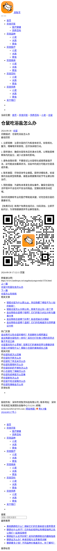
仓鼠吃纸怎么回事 (12, 354)
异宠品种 (11, 34)
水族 (14, 40)
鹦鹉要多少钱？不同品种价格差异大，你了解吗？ (31, 543)
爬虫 (14, 44)
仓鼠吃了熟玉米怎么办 (14, 361)
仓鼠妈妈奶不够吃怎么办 (15, 368)
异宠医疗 (11, 47)
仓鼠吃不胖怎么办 (12, 358)
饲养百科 (16, 30)
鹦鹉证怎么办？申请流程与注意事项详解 (26, 539)
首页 (9, 20)
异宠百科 (11, 73)
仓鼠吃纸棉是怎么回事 (14, 374)
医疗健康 (16, 27)
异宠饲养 (11, 87)
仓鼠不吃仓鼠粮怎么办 (14, 381)
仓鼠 (50, 115)
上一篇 (4, 284)
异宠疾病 (11, 60)
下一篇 (4, 290)
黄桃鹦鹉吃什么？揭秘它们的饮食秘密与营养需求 (31, 526)
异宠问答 (11, 24)
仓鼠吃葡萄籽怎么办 (13, 364)
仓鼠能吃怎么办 (11, 378)
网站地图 (30, 409)
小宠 (14, 37)
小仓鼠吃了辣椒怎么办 (14, 371)
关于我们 (11, 100)
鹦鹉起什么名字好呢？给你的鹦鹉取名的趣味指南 (31, 536)
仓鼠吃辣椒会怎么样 (13, 384)
